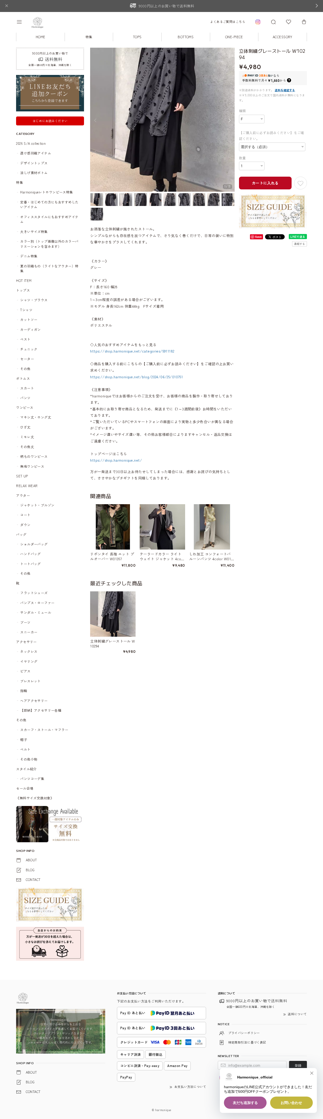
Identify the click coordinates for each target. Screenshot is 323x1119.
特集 (89, 36)
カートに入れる (265, 183)
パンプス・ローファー (37, 602)
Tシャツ (26, 309)
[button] (23, 22)
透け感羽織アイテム (35, 153)
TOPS (137, 36)
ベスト (25, 339)
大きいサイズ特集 (33, 231)
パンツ (25, 397)
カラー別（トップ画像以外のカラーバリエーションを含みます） (49, 244)
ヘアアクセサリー (33, 700)
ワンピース (24, 407)
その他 (25, 368)
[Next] (229, 120)
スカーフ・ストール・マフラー (44, 729)
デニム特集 (28, 256)
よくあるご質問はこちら (227, 21)
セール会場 (26, 788)
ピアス (25, 671)
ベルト (25, 749)
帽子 (23, 739)
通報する (299, 244)
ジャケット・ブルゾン (37, 505)
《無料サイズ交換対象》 (35, 798)
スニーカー (28, 632)
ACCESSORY (282, 36)
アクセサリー (26, 641)
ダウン (25, 524)
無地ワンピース (32, 466)
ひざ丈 (25, 427)
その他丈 (27, 446)
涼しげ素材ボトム (33, 172)
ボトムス (23, 378)
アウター (23, 495)
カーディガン (30, 329)
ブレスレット (30, 681)
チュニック (28, 349)
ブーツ (25, 622)
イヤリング (28, 661)
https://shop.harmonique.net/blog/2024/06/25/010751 (136, 376)
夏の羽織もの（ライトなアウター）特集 (49, 269)
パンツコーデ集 (32, 778)
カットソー (28, 319)
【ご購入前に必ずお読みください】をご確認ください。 (271, 135)
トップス (23, 290)
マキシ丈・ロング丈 (35, 417)
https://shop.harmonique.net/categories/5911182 (132, 351)
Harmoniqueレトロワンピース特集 (46, 192)
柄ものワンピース (33, 456)
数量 (242, 157)
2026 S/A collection (31, 143)
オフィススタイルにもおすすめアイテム (49, 219)
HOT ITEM (23, 280)
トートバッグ (30, 563)
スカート (27, 388)
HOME (40, 36)
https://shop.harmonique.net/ (116, 460)
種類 (242, 110)
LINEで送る (297, 237)
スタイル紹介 (26, 768)
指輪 (23, 690)
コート (25, 514)
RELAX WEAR (27, 485)
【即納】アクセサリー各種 (40, 710)
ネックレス (28, 651)
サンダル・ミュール (35, 612)
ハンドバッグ (30, 553)
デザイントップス (33, 163)
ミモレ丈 (27, 436)
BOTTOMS (186, 36)
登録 (298, 1065)
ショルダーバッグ (33, 544)
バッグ (21, 534)
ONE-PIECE (234, 36)
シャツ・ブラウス (33, 299)
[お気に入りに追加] (300, 183)
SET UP (22, 476)
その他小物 (28, 759)
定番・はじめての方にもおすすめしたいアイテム (49, 205)
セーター (27, 358)
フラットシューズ (33, 592)
